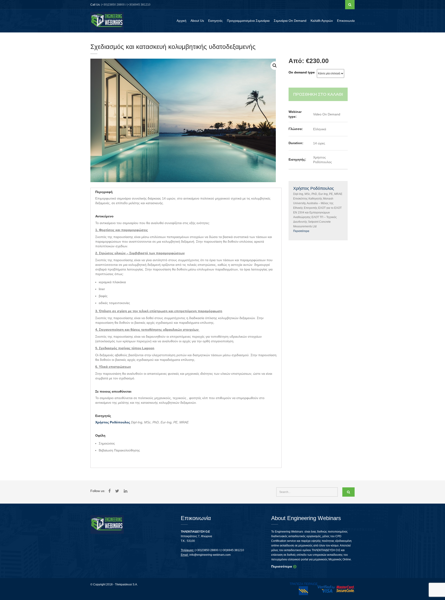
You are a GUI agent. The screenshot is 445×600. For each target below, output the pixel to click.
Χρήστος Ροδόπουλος (112, 422)
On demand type (302, 72)
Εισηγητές (215, 20)
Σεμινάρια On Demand (290, 20)
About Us (197, 20)
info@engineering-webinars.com (210, 554)
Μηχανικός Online (339, 559)
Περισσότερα (301, 231)
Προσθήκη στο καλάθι (318, 94)
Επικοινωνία (346, 20)
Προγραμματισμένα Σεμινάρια (248, 20)
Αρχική (181, 20)
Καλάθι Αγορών (322, 20)
